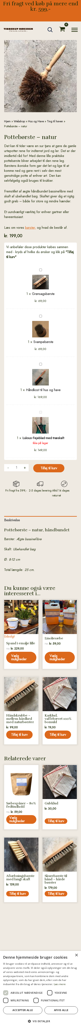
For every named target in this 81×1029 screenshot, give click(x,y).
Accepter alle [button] (22, 1010)
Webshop (19, 121)
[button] (50, 30)
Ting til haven (55, 121)
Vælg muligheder (19, 657)
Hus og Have (36, 121)
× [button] (76, 955)
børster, (30, 227)
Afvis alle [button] (61, 1010)
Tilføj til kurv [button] (19, 734)
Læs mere (60, 984)
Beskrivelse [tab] (12, 520)
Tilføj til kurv (49, 468)
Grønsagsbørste (43, 293)
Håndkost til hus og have (43, 390)
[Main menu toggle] (74, 29)
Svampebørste (43, 341)
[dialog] (40, 990)
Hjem (7, 121)
